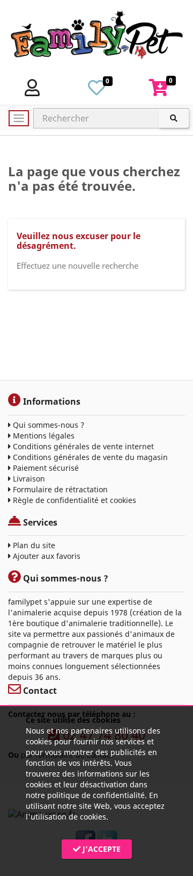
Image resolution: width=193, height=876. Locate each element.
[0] (96, 91)
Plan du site (33, 545)
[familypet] (96, 37)
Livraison (28, 478)
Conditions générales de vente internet (82, 446)
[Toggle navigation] (19, 118)
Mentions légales (43, 435)
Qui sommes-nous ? (47, 425)
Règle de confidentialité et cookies (73, 500)
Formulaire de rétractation (59, 489)
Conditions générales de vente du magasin (89, 457)
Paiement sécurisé (45, 468)
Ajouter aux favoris (45, 556)
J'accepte (100, 849)
